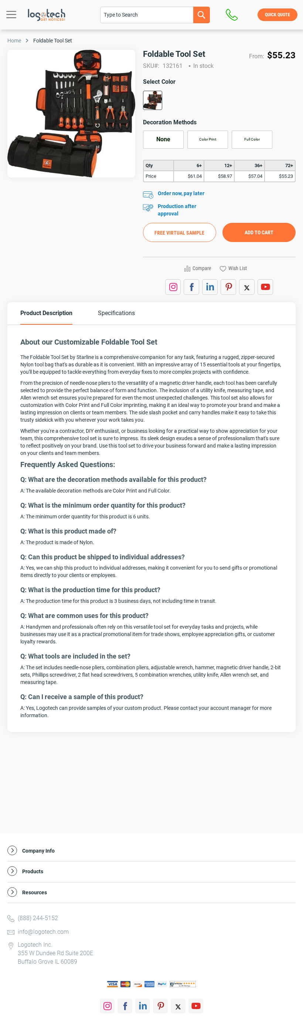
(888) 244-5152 (38, 918)
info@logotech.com (43, 931)
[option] (152, 100)
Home (14, 41)
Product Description (46, 313)
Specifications (116, 313)
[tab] (46, 313)
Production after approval (177, 210)
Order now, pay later (181, 193)
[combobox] (155, 15)
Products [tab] (32, 871)
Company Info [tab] (38, 851)
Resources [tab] (34, 892)
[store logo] (46, 15)
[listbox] (219, 103)
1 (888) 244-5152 (233, 14)
